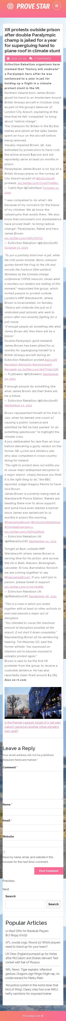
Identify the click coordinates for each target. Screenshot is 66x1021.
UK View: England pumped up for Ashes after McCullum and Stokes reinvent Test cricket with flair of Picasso (31, 958)
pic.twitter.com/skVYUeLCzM (38, 369)
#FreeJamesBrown (17, 522)
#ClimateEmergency (19, 527)
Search (10, 896)
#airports (25, 364)
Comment (10, 767)
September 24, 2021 (18, 405)
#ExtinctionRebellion (46, 522)
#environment (42, 364)
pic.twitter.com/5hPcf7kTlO (24, 238)
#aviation (11, 364)
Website (8, 836)
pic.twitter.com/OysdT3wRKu (38, 183)
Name (7, 804)
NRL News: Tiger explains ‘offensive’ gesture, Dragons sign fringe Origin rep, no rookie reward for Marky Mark (32, 974)
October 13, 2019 (16, 247)
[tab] (56, 6)
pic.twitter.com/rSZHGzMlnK (24, 531)
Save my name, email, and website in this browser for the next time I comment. (28, 860)
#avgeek (11, 369)
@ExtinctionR (45, 178)
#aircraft (51, 359)
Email (7, 820)
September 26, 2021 (43, 596)
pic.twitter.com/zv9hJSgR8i (24, 586)
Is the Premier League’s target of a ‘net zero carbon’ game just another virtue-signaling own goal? (33, 727)
